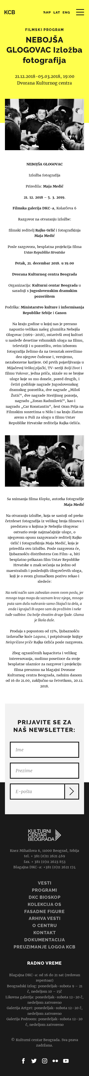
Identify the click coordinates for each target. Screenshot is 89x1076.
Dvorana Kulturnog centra (44, 83)
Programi (44, 890)
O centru (44, 925)
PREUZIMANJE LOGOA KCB (44, 946)
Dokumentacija (44, 939)
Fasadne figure (44, 911)
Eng (66, 12)
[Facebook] (23, 1061)
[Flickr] (55, 1061)
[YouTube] (66, 1061)
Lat (56, 12)
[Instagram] (44, 1061)
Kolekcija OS (44, 904)
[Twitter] (34, 1061)
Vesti (44, 883)
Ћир (47, 12)
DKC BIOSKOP (45, 897)
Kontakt (44, 932)
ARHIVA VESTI (45, 918)
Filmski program (44, 30)
